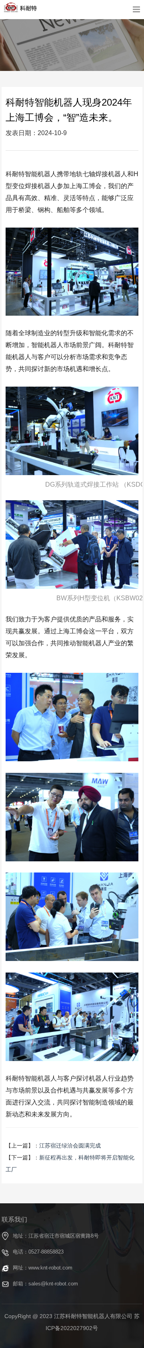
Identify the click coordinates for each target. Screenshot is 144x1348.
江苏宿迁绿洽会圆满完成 (70, 1145)
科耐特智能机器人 (20, 7)
